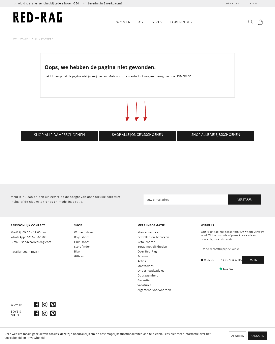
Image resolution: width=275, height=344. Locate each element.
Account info (146, 256)
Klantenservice (148, 232)
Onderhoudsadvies (151, 270)
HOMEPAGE (183, 76)
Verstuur (245, 199)
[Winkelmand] (260, 22)
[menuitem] (235, 3)
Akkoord (257, 336)
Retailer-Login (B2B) (24, 252)
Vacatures (144, 285)
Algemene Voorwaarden (154, 290)
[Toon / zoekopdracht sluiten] (250, 22)
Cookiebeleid (13, 338)
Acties (142, 261)
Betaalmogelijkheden (152, 246)
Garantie (144, 280)
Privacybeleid (36, 338)
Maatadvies (146, 266)
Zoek (253, 260)
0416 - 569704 (37, 237)
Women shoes (84, 232)
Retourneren (146, 242)
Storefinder (82, 246)
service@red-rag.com (36, 242)
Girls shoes (82, 242)
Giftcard (80, 256)
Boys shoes (82, 237)
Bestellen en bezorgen (153, 237)
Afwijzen (237, 336)
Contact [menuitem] (254, 3)
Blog (77, 251)
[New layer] (59, 136)
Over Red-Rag (147, 251)
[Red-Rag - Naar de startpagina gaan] (38, 22)
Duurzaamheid (148, 275)
